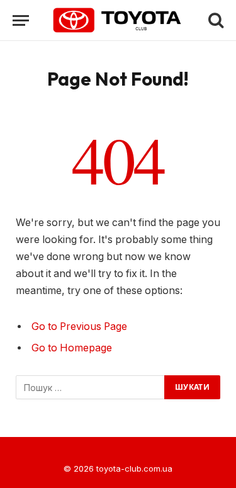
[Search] (214, 20)
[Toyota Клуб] (118, 20)
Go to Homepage (71, 348)
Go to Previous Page (79, 326)
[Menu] (21, 20)
